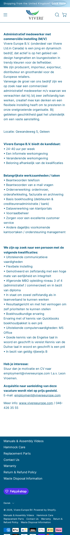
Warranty (10, 466)
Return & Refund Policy (20, 472)
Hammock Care (14, 447)
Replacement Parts (17, 453)
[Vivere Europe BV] (35, 15)
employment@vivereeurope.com (37, 395)
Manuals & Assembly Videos (24, 441)
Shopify (51, 510)
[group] (35, 3)
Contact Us (11, 460)
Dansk (7, 503)
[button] (56, 14)
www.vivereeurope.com (36, 403)
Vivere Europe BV (23, 510)
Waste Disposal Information (23, 478)
